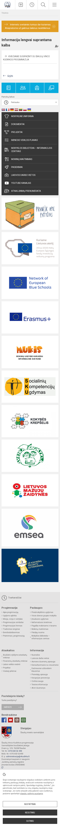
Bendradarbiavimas (11, 632)
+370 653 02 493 (15, 751)
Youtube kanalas (21, 183)
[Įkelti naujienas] (20, 4)
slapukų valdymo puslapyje (31, 794)
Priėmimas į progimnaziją (14, 636)
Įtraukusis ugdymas (40, 619)
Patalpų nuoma (38, 632)
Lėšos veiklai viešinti (11, 664)
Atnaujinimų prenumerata (26, 191)
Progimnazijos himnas (12, 626)
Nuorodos (36, 655)
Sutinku (30, 821)
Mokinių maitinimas (21, 159)
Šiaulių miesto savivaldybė (32, 732)
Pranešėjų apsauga (40, 674)
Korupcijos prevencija (41, 678)
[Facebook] (4, 720)
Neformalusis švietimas (42, 622)
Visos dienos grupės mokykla (44, 616)
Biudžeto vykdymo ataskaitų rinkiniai (15, 656)
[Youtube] (10, 720)
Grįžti (10, 76)
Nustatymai (30, 804)
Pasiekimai (17, 167)
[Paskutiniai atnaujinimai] (32, 4)
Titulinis (5, 13)
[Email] (23, 720)
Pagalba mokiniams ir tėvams (44, 626)
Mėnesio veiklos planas (24, 140)
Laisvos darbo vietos (23, 175)
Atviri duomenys (38, 688)
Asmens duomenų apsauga (43, 662)
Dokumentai (17, 124)
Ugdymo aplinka (10, 616)
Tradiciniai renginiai (11, 629)
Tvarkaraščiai (14, 597)
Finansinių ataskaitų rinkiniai (15, 661)
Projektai (16, 132)
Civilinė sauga (37, 681)
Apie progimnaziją (10, 612)
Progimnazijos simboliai (13, 622)
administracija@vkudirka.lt (18, 756)
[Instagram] (16, 720)
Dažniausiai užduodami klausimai (42, 669)
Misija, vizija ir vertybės (13, 619)
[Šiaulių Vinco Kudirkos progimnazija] (7, 4)
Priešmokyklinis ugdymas (42, 612)
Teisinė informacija (40, 684)
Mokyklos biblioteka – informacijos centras (31, 149)
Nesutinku (30, 812)
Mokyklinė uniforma (22, 116)
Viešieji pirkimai (9, 671)
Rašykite (8, 707)
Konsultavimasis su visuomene (45, 665)
